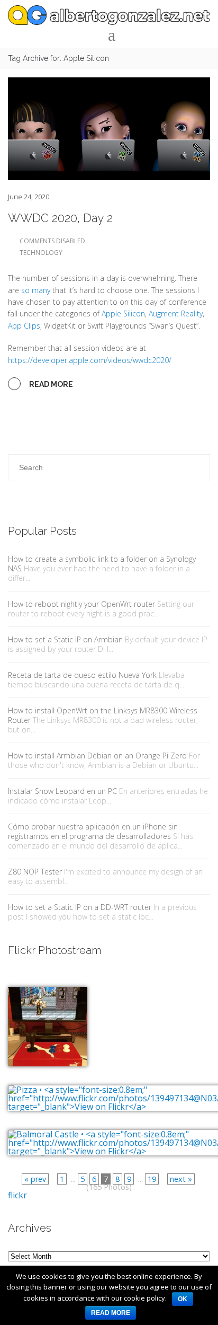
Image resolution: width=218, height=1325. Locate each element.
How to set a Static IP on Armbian (65, 639)
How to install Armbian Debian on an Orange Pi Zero (97, 755)
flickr (17, 1195)
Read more (110, 1313)
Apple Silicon (123, 313)
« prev (35, 1179)
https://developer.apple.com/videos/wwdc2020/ (89, 360)
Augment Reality (176, 313)
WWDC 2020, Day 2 (60, 218)
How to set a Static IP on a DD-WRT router (79, 907)
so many (35, 290)
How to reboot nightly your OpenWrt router (81, 604)
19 (152, 1179)
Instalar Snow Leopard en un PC (62, 791)
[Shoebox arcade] (47, 1019)
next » (181, 1179)
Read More (50, 384)
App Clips (24, 326)
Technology (41, 252)
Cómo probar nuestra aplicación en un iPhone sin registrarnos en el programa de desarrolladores (93, 831)
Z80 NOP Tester (35, 872)
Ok (182, 1299)
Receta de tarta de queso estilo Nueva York (82, 675)
